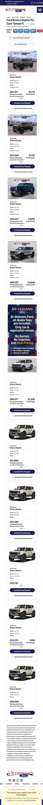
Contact (35, 784)
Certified (9, 784)
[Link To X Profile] (14, 780)
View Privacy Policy (30, 800)
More (21, 98)
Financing (26, 784)
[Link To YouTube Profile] (18, 780)
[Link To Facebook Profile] (10, 780)
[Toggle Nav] (40, 10)
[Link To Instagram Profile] (21, 780)
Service (17, 784)
